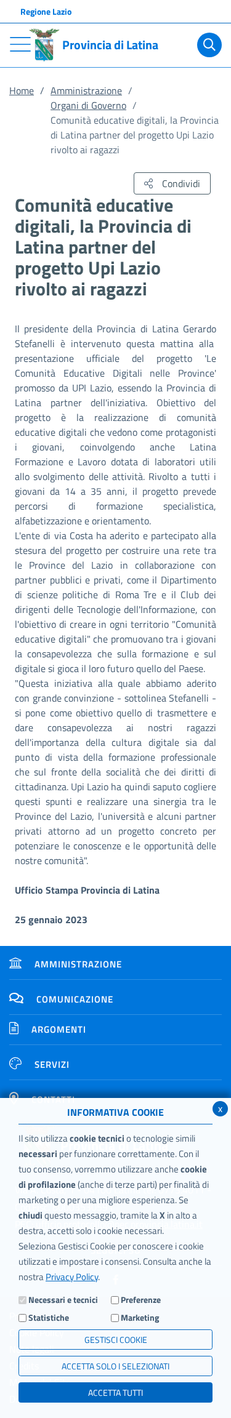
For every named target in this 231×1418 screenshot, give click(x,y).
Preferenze (141, 1299)
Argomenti (58, 1029)
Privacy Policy (72, 1277)
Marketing (140, 1317)
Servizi (52, 1064)
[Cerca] (209, 45)
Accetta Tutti (115, 1392)
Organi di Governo (88, 105)
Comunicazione (74, 999)
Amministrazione (86, 90)
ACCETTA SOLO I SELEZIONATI (115, 1366)
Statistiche (48, 1317)
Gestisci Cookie (115, 1339)
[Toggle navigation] (20, 44)
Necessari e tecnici (63, 1299)
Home (21, 90)
